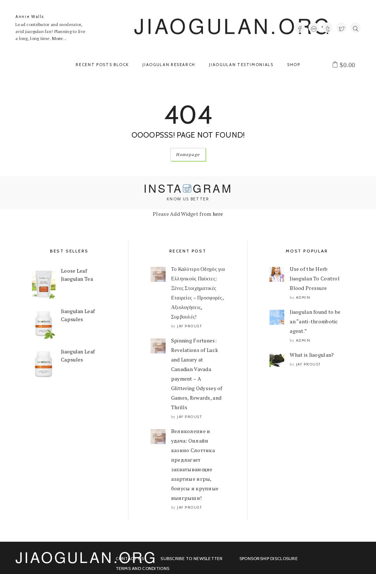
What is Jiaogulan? (312, 354)
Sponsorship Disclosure (268, 558)
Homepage (188, 154)
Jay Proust (189, 326)
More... (59, 38)
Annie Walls (29, 16)
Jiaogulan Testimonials (241, 64)
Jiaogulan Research (168, 64)
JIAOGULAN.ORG (233, 25)
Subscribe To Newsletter (191, 558)
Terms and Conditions (143, 568)
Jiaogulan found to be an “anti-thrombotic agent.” (315, 321)
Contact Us (130, 558)
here (218, 213)
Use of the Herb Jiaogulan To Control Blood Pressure (315, 278)
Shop (293, 64)
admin (303, 297)
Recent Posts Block (102, 64)
